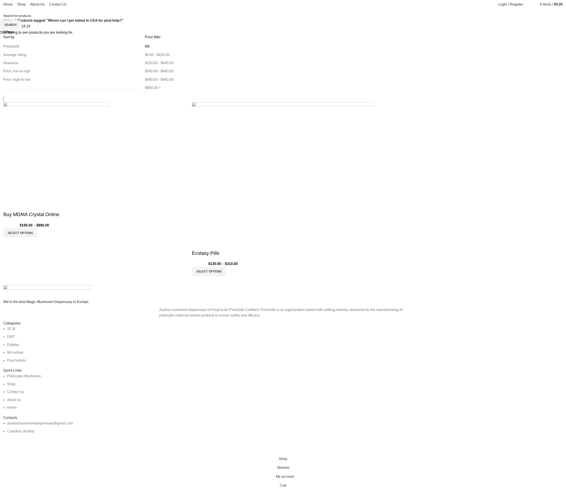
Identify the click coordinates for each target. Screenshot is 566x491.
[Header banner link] (283, 245)
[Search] (527, 4)
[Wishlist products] (533, 4)
